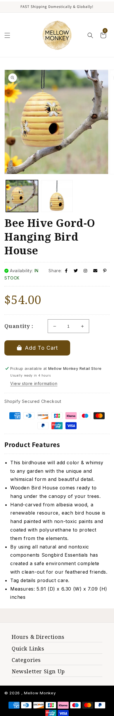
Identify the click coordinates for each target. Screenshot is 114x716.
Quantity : (18, 325)
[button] (7, 35)
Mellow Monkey (40, 693)
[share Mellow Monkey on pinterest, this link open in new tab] (105, 270)
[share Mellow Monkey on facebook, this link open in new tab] (66, 270)
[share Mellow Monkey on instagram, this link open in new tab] (85, 270)
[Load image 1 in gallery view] (22, 196)
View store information (33, 383)
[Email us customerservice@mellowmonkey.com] (95, 270)
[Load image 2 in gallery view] (57, 196)
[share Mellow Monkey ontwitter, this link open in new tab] (76, 270)
